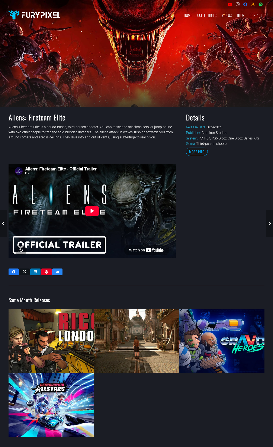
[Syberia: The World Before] (136, 341)
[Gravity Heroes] (221, 341)
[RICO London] (51, 341)
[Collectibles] (253, 4)
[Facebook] (245, 4)
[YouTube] (230, 4)
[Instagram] (237, 4)
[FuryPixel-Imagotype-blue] (34, 15)
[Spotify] (260, 4)
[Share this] (14, 271)
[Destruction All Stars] (51, 405)
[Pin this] (46, 271)
